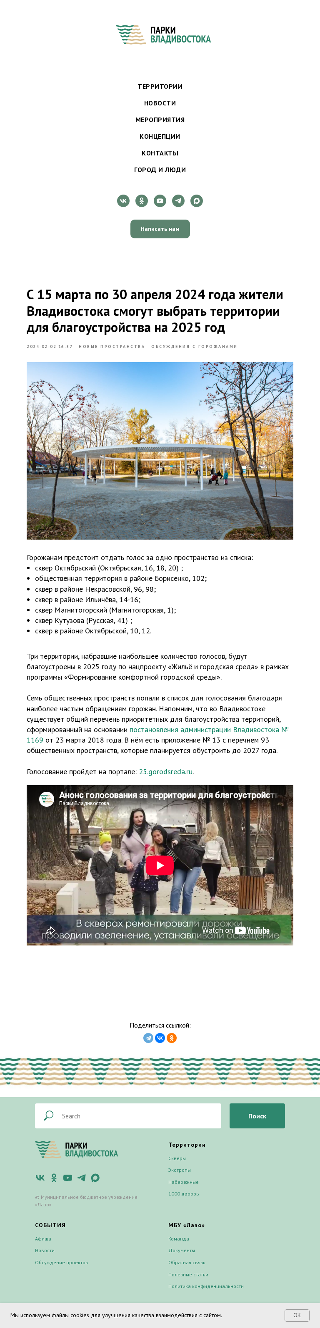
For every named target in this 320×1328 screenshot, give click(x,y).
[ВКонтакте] (160, 1038)
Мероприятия (160, 119)
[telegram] (178, 201)
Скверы (177, 1241)
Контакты (160, 153)
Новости (160, 103)
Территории (160, 86)
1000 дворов (183, 1276)
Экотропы (179, 1253)
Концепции (160, 136)
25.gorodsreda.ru (165, 771)
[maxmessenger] (196, 201)
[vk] (123, 201)
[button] (160, 229)
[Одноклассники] (172, 1038)
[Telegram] (148, 1038)
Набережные (183, 1265)
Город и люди (160, 169)
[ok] (141, 201)
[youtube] (160, 201)
